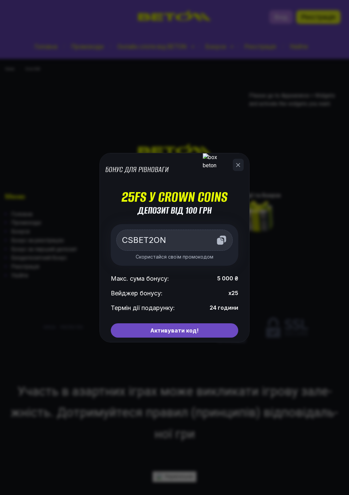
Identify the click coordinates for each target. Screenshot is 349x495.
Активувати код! (174, 330)
